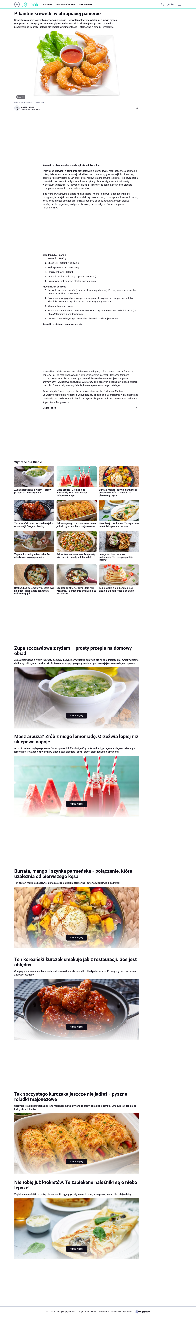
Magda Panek (27, 107)
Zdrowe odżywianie (65, 4)
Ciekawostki (85, 4)
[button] (170, 4)
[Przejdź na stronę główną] (17, 6)
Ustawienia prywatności (121, 1311)
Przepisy (47, 4)
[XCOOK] (32, 4)
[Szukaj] (162, 4)
